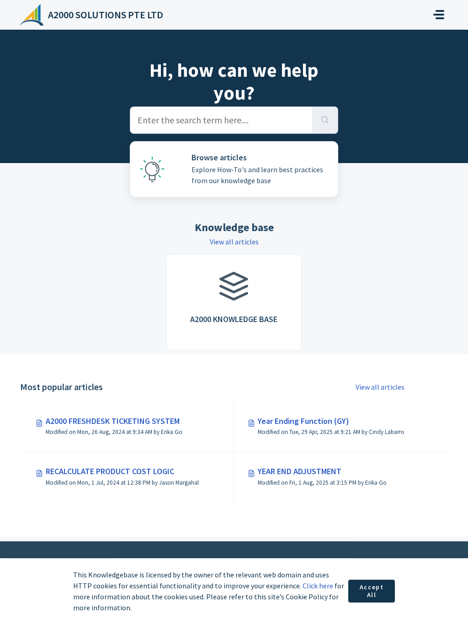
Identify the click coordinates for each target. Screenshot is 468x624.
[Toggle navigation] (439, 14)
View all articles (234, 241)
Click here (318, 585)
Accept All (372, 591)
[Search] (325, 120)
